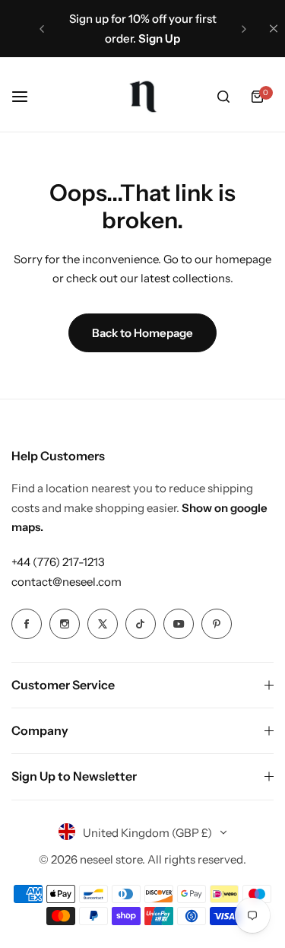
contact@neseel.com (66, 581)
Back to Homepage (142, 333)
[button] (41, 28)
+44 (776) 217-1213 (58, 562)
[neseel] (143, 96)
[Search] (223, 96)
